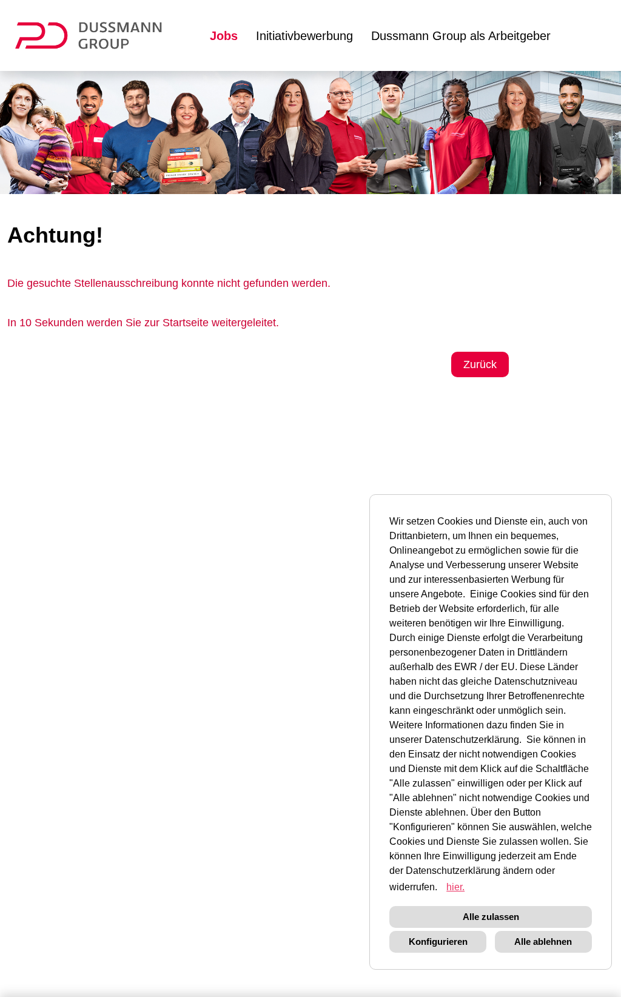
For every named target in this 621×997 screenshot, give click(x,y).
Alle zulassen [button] (491, 916)
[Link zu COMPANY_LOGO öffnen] (96, 35)
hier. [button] (455, 887)
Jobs (224, 35)
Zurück (480, 364)
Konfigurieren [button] (438, 941)
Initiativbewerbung (304, 35)
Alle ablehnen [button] (543, 941)
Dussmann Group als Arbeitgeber (461, 35)
